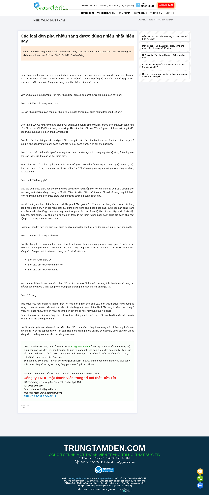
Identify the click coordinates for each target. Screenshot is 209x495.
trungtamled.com (105, 478)
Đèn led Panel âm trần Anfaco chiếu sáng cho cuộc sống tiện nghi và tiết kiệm (163, 47)
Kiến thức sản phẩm (165, 20)
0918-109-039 (35, 385)
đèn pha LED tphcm (71, 327)
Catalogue (140, 13)
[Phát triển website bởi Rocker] (126, 487)
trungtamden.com (80, 346)
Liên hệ (169, 13)
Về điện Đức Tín (106, 13)
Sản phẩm (124, 13)
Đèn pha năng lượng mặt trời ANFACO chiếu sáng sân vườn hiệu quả (164, 75)
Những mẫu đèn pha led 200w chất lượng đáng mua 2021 (164, 56)
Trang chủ (87, 13)
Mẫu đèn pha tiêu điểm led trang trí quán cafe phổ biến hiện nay (165, 37)
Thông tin (156, 13)
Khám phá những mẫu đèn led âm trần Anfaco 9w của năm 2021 (163, 65)
